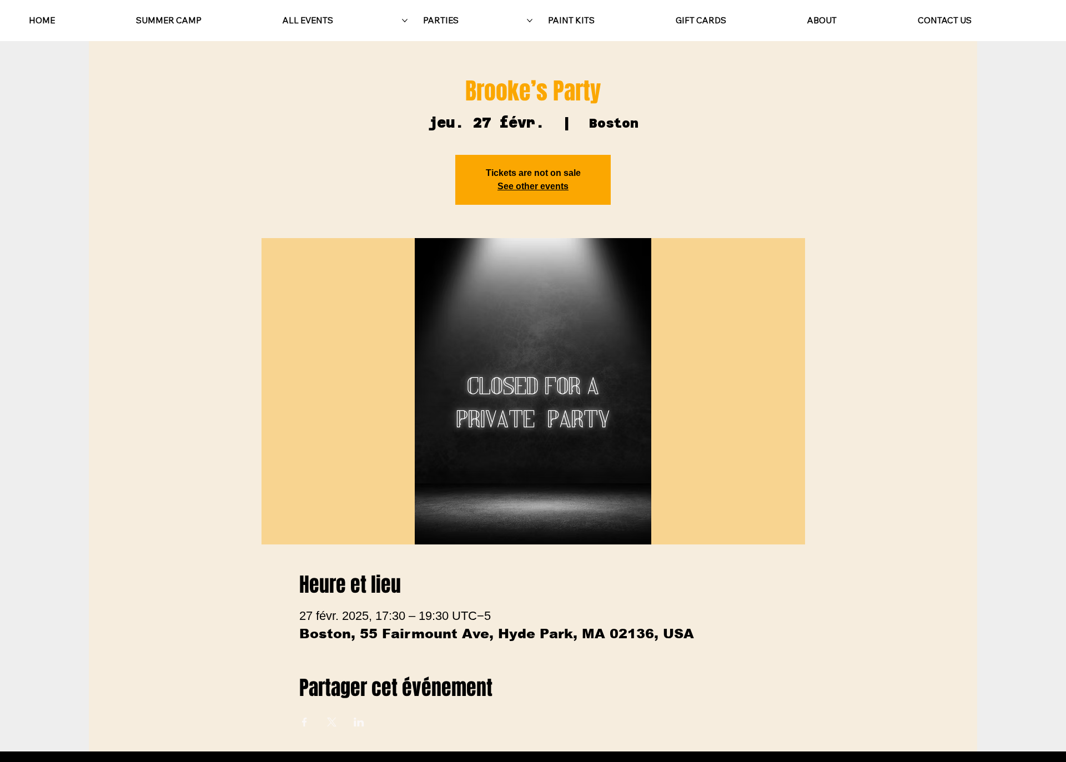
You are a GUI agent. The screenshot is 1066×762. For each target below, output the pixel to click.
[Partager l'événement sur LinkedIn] (359, 722)
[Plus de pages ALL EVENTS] (405, 20)
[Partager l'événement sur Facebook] (304, 722)
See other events (533, 186)
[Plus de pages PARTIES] (529, 20)
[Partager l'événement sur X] (331, 722)
